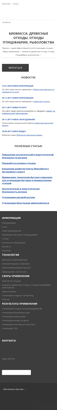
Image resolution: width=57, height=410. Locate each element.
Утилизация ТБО (10, 328)
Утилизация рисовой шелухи (18, 197)
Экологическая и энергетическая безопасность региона (21, 190)
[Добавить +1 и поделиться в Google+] (12, 372)
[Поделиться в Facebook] (8, 372)
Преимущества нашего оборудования (20, 234)
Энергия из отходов (11, 281)
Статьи (5, 238)
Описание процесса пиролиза (16, 263)
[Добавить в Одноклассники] (16, 372)
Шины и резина (9, 291)
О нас (4, 227)
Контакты (6, 246)
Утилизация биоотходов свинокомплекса (25, 203)
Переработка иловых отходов (19, 163)
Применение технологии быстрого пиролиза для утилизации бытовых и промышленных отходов (27, 180)
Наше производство (11, 231)
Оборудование (9, 223)
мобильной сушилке (42, 101)
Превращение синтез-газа (14, 271)
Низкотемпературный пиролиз (16, 267)
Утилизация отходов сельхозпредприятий (22, 308)
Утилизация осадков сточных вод (18, 295)
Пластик (6, 299)
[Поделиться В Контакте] (24, 372)
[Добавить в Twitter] (20, 372)
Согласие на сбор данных (13, 242)
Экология (6, 250)
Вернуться (15, 67)
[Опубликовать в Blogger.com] (4, 372)
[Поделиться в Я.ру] (28, 372)
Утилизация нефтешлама (14, 316)
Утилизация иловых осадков (15, 320)
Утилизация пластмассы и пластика (18, 324)
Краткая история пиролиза (14, 259)
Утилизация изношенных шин (16, 312)
